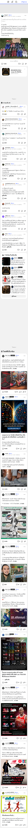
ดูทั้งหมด (14, 296)
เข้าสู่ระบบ (24, 2)
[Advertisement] (14, 8)
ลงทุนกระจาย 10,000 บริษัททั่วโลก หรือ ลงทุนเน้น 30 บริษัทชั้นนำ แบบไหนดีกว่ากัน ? (13, 437)
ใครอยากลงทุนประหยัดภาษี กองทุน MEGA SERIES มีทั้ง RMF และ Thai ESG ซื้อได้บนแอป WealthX (14, 674)
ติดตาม (10, 15)
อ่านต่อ (15, 368)
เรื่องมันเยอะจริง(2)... (8, 815)
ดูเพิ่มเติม (11, 176)
